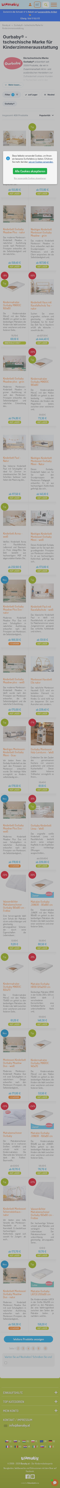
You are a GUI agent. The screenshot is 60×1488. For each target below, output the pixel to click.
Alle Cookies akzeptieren (30, 171)
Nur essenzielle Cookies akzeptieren (30, 178)
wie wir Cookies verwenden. (41, 161)
